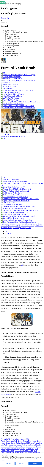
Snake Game (30, 449)
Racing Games (21, 443)
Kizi (29, 441)
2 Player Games (20, 447)
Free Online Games (7, 441)
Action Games (9, 445)
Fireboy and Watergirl (8, 449)
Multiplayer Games (16, 453)
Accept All (36, 463)
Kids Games (27, 453)
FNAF (28, 451)
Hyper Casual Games (8, 443)
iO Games (29, 447)
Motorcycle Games (28, 445)
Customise (8, 463)
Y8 (6, 231)
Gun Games (10, 447)
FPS (27, 439)
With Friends (11, 439)
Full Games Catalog (21, 441)
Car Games (18, 445)
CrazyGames (5, 453)
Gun (17, 439)
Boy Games (37, 447)
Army (3, 439)
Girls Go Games (20, 451)
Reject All (22, 463)
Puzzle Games (36, 441)
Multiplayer (22, 439)
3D (6, 439)
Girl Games (30, 443)
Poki (35, 451)
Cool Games (10, 451)
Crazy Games (20, 449)
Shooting (8, 233)
